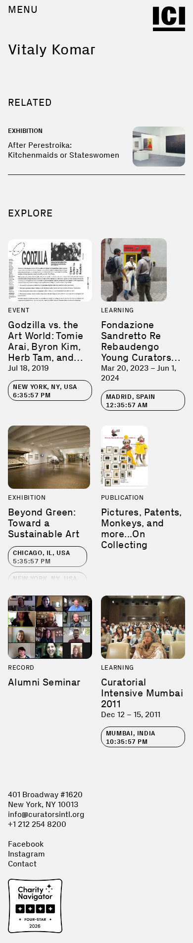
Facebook (26, 844)
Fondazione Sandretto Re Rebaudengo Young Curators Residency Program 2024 (136, 352)
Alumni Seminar (44, 682)
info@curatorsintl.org (46, 814)
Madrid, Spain (130, 401)
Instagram (26, 853)
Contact (22, 863)
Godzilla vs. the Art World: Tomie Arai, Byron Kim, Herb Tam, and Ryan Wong (45, 346)
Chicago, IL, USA (41, 557)
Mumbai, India (130, 737)
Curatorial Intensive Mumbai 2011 (142, 693)
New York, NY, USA (45, 391)
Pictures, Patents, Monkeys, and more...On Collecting (141, 528)
